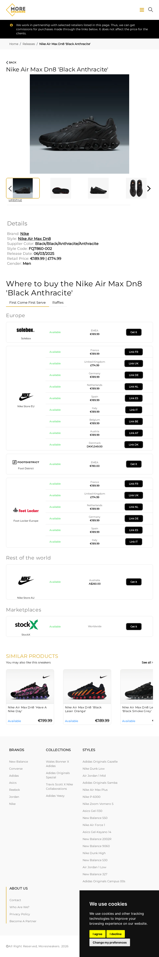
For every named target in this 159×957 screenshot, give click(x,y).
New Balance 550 (95, 818)
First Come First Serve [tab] (27, 303)
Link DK (134, 444)
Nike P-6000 (91, 797)
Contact (15, 900)
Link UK (134, 363)
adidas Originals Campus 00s (104, 881)
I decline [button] (116, 934)
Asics (13, 783)
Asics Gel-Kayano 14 (97, 832)
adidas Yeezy (55, 796)
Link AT (133, 433)
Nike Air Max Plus (95, 790)
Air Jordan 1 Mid (94, 776)
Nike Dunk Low (94, 768)
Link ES (133, 398)
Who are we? (19, 907)
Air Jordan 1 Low (94, 867)
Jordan (14, 797)
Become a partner (23, 921)
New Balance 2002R (97, 839)
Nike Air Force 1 (94, 825)
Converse (16, 768)
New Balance (18, 761)
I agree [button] (97, 934)
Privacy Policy (20, 914)
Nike (12, 804)
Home (13, 44)
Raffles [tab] (58, 303)
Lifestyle (15, 200)
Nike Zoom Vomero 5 (98, 804)
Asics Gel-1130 (92, 811)
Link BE (133, 421)
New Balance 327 (95, 874)
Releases (29, 44)
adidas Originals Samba (100, 783)
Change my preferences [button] (110, 942)
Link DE (134, 375)
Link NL (133, 386)
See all (147, 662)
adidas (14, 776)
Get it (133, 332)
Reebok (14, 790)
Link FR (133, 351)
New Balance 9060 (96, 846)
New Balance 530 (95, 860)
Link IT (134, 409)
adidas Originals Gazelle (100, 761)
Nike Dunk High (94, 853)
